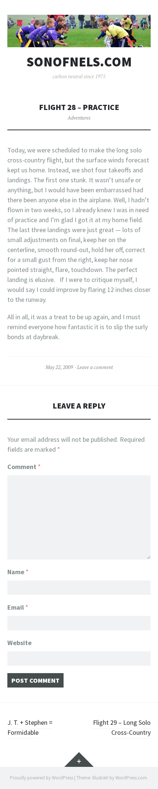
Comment (24, 466)
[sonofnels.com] (79, 31)
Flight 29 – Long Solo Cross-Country (122, 727)
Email (17, 607)
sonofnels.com (79, 62)
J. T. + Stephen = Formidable (30, 727)
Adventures (79, 117)
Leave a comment (95, 367)
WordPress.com (131, 778)
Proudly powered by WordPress (41, 778)
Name (18, 572)
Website (19, 642)
